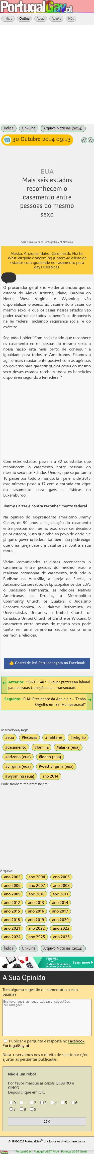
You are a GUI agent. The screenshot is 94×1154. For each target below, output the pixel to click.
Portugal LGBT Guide (74, 1151)
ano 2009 (12, 894)
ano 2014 (50, 776)
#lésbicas (29, 737)
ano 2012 (12, 902)
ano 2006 (12, 885)
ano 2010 (37, 894)
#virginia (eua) (18, 766)
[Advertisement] (47, 74)
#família (41, 747)
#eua (9, 737)
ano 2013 (36, 902)
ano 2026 (61, 937)
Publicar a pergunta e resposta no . (43, 1043)
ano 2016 (36, 911)
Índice (8, 18)
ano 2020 (60, 920)
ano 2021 (12, 928)
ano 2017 (60, 911)
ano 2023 (61, 928)
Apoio (41, 18)
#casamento (15, 747)
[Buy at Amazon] (47, 967)
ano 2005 (61, 877)
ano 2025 (37, 937)
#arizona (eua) (18, 757)
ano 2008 (61, 885)
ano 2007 (37, 885)
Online (24, 18)
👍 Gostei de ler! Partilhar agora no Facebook (47, 663)
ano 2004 (37, 877)
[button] (8, 277)
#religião (78, 737)
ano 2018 (12, 920)
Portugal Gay (24, 1151)
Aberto (56, 18)
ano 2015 (12, 911)
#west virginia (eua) (56, 766)
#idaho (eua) (50, 757)
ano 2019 (36, 920)
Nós (71, 18)
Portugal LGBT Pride (46, 1151)
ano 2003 (12, 877)
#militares (53, 737)
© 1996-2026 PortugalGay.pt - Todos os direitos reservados (47, 1141)
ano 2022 (36, 928)
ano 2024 (12, 937)
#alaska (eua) (68, 747)
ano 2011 (60, 894)
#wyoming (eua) (19, 776)
